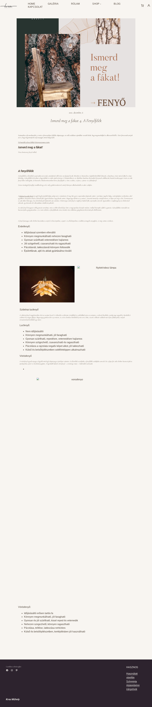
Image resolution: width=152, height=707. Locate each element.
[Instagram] (12, 670)
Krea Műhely (13, 699)
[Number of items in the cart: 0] (142, 5)
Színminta (131, 681)
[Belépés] (149, 5)
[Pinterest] (16, 670)
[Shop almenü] (100, 3)
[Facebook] (7, 670)
